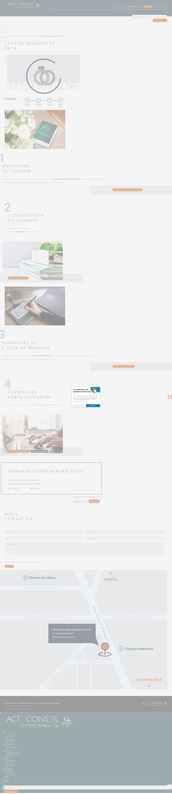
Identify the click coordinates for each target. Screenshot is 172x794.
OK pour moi (93, 405)
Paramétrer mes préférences (79, 405)
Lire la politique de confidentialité (79, 401)
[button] (2, 788)
